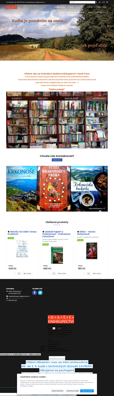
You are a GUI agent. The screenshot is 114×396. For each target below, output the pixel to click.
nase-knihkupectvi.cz (15, 295)
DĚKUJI (90, 12)
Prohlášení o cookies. (26, 386)
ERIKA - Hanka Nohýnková (86, 229)
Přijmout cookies (87, 391)
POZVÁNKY (80, 7)
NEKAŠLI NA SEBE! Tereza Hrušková (22, 229)
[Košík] (107, 2)
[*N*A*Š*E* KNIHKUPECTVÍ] (11, 7)
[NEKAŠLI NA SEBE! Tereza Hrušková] (22, 249)
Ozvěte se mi (57, 160)
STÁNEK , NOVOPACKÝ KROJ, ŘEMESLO (71, 12)
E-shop (70, 7)
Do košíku (28, 270)
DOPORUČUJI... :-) (101, 12)
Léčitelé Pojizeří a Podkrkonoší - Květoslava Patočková (56, 231)
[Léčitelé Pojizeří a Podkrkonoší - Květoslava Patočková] (57, 252)
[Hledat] (96, 2)
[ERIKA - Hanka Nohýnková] (91, 250)
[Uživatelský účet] (99, 2)
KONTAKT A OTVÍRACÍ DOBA (96, 7)
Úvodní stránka (59, 7)
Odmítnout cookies (73, 391)
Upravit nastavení (57, 391)
